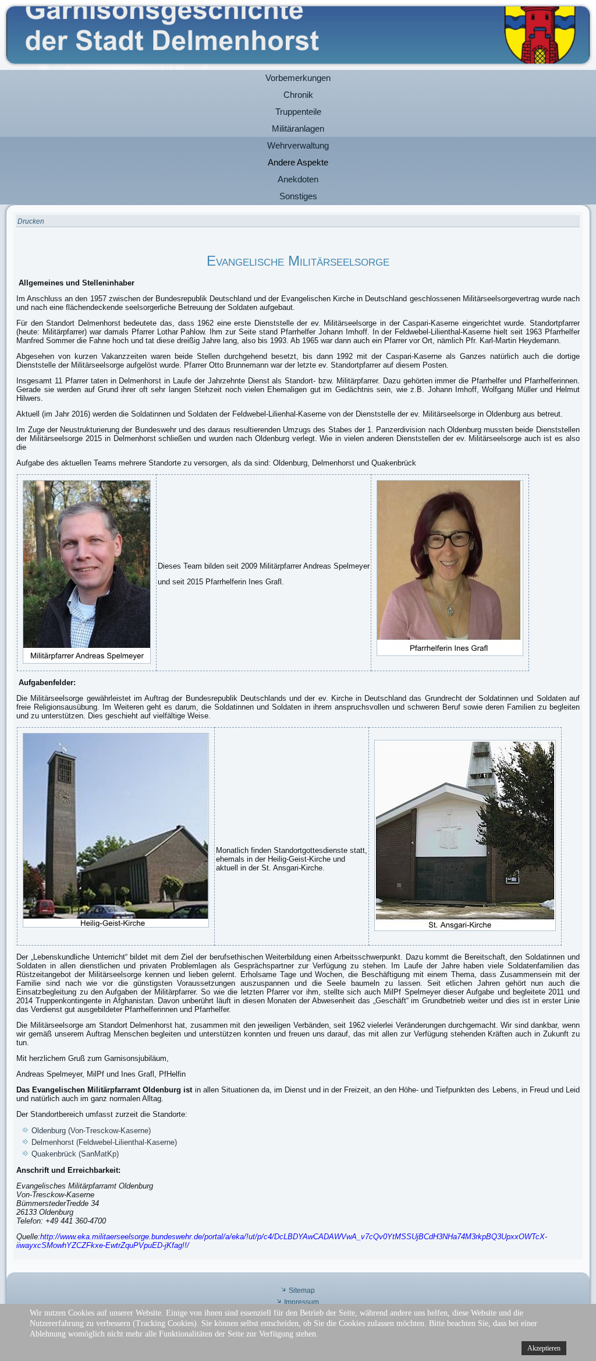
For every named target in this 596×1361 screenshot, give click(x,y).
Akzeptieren (543, 1348)
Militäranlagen (298, 128)
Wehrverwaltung (298, 145)
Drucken (30, 221)
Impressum (301, 1302)
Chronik (298, 95)
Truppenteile (298, 112)
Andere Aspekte (298, 162)
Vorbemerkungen (298, 78)
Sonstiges (298, 196)
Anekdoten (298, 179)
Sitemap (302, 1290)
